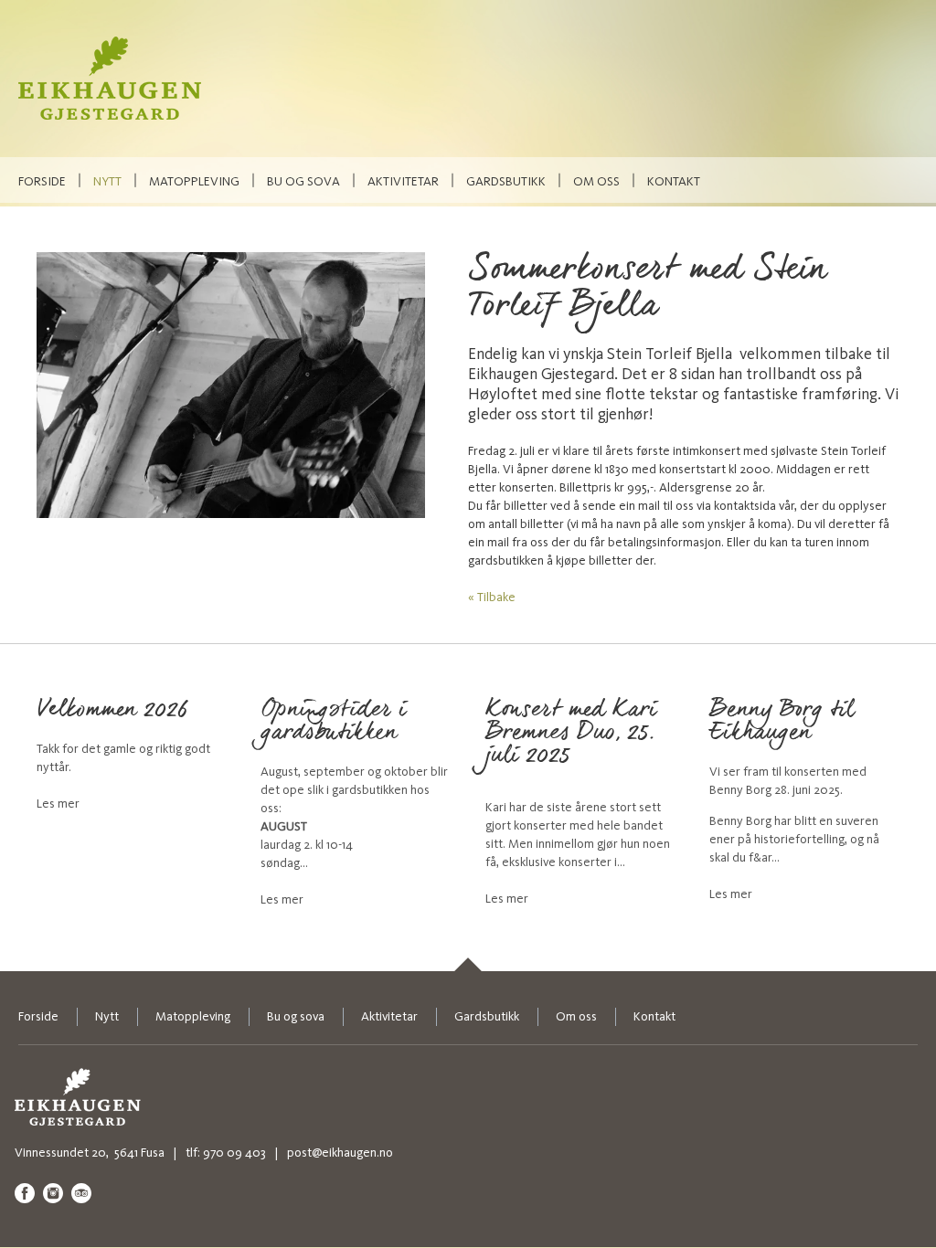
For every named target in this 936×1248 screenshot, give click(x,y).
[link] (468, 964)
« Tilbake (492, 597)
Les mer (58, 803)
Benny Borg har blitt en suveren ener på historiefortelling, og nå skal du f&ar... (794, 839)
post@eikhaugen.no (340, 1152)
